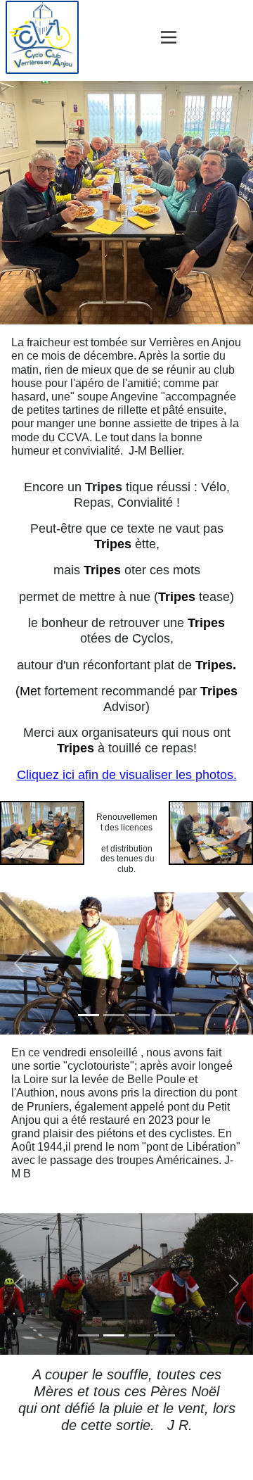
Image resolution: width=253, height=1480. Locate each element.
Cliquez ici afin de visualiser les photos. (127, 775)
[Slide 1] (88, 1015)
